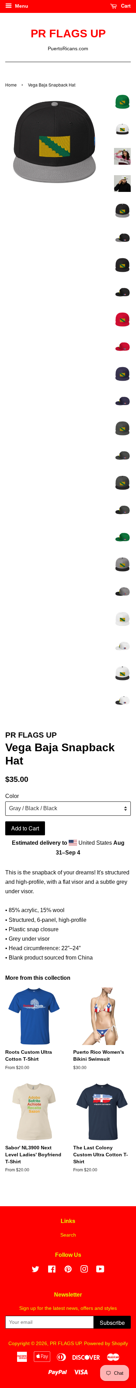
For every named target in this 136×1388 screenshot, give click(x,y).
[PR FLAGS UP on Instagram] (84, 1270)
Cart (125, 5)
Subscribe (112, 1323)
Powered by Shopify (106, 1343)
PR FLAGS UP (68, 33)
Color (12, 796)
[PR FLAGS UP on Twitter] (35, 1270)
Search (68, 1235)
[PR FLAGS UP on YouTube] (100, 1270)
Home (11, 85)
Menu (21, 6)
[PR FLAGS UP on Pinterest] (68, 1270)
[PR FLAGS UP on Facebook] (52, 1270)
